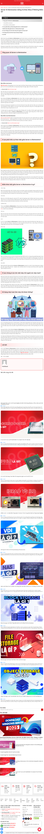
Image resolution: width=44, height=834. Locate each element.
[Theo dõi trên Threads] (28, 819)
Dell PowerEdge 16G (22, 800)
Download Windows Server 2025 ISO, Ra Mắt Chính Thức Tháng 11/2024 (21, 737)
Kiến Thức (6, 7)
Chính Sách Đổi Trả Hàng (38, 814)
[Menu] (1, 3)
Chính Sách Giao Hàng (37, 812)
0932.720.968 (12, 825)
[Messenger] (2, 832)
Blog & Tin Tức (25, 809)
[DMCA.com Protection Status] (36, 818)
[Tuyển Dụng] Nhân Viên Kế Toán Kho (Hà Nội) (10, 752)
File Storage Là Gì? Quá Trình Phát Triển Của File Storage (13, 659)
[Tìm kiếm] (42, 3)
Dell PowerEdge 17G (16, 800)
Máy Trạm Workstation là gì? (13, 123)
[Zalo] (2, 829)
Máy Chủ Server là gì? (12, 89)
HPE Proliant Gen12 (28, 800)
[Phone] (2, 826)
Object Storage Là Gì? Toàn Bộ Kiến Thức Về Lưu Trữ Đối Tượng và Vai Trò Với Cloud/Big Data (21, 696)
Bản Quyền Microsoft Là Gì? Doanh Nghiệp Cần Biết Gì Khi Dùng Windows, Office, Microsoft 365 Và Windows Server (22, 404)
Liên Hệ (24, 812)
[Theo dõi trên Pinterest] (31, 819)
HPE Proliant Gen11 (33, 800)
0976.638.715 (13, 823)
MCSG (2, 7)
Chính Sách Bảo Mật (37, 809)
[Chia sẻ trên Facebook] (2, 356)
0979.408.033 (11, 827)
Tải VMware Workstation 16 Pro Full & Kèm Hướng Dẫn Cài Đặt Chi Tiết (29, 762)
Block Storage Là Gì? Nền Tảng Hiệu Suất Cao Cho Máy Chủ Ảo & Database (17, 623)
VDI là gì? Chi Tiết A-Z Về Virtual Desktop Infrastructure (13, 549)
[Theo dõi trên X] (26, 819)
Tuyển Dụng (25, 811)
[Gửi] (42, 710)
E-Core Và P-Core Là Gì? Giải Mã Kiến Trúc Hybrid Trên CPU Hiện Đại (15, 439)
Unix (2, 208)
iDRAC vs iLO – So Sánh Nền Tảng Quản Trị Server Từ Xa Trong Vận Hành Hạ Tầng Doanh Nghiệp (22, 513)
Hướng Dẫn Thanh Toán (38, 816)
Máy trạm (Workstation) (6, 117)
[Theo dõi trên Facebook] (24, 819)
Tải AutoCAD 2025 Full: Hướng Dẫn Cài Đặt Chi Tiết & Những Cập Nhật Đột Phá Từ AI (29, 745)
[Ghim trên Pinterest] (6, 356)
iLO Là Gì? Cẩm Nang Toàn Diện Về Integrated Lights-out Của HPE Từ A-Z (17, 476)
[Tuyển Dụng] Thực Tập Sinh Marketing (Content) (11, 755)
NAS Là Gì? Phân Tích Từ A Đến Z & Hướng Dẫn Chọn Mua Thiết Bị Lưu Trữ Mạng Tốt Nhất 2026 (22, 586)
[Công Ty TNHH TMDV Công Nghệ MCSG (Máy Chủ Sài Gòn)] (22, 3)
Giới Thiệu (24, 807)
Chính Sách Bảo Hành (37, 810)
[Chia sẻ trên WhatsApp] (1, 356)
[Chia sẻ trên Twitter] (4, 356)
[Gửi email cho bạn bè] (5, 356)
